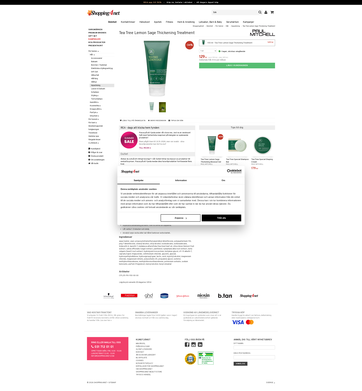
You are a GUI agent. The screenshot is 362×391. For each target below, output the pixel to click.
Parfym (93, 112)
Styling (94, 95)
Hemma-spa (93, 136)
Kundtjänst (95, 149)
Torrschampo (97, 99)
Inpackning (235, 26)
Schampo (95, 92)
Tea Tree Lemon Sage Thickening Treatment (259, 26)
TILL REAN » (145, 148)
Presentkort (95, 45)
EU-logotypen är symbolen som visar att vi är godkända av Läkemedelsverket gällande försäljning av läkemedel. (202, 316)
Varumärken (232, 22)
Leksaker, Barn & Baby (210, 22)
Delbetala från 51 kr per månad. (212, 60)
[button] (272, 12)
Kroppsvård (95, 109)
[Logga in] (266, 12)
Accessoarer (96, 58)
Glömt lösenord (144, 349)
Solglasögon (93, 129)
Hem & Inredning (186, 22)
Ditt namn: (239, 343)
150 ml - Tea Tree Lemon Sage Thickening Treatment (240, 42)
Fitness (169, 22)
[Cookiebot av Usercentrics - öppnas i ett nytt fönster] (229, 171)
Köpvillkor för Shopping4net (150, 366)
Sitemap (112, 383)
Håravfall (95, 75)
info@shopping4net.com (102, 356)
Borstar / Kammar (99, 65)
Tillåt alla (221, 218)
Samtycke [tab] (139, 180)
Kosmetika (95, 106)
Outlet (124, 154)
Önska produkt (97, 156)
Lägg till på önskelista (134, 121)
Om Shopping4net (144, 369)
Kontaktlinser (128, 22)
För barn (92, 122)
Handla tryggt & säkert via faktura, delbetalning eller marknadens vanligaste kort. (251, 315)
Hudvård (94, 102)
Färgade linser (94, 139)
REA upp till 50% (152, 2)
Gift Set (94, 72)
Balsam (94, 61)
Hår (227, 26)
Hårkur (94, 82)
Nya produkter (96, 42)
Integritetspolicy (144, 363)
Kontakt (140, 352)
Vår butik (94, 163)
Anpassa (179, 218)
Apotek (158, 22)
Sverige (270, 383)
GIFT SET (92, 36)
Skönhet (112, 22)
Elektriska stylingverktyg (102, 68)
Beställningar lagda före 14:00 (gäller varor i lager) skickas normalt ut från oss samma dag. (156, 315)
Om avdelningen (97, 160)
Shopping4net (198, 26)
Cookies (140, 360)
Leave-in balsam (98, 89)
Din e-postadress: (242, 353)
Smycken (94, 116)
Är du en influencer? (146, 355)
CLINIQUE (93, 143)
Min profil (140, 344)
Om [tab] (223, 180)
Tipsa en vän (176, 121)
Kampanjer (248, 22)
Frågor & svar (96, 152)
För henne (219, 26)
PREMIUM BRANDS (97, 33)
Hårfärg (94, 78)
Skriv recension (158, 121)
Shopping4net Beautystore (149, 372)
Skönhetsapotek (95, 126)
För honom (93, 119)
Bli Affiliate (141, 358)
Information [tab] (181, 180)
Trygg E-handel (143, 375)
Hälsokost (144, 22)
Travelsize (92, 133)
